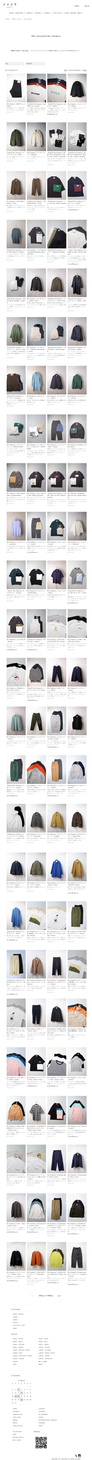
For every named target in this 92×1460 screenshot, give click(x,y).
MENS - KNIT (43, 1341)
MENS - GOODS (18, 1347)
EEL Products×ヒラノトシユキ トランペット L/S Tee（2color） (16, 1177)
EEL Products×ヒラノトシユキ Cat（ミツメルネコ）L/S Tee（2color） (56, 933)
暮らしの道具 (43, 1361)
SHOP (40, 1426)
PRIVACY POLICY (18, 1437)
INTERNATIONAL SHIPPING (48, 1420)
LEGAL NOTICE (18, 1426)
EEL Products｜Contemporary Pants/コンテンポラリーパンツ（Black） (56, 982)
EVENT (41, 1417)
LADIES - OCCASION (45, 1358)
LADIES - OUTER (44, 1347)
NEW (65, 70)
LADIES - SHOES (44, 1356)
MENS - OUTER (18, 1339)
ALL (7, 63)
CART (14, 1434)
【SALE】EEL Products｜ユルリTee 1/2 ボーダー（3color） (77, 592)
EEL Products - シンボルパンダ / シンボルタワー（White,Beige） (36, 446)
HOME (11, 13)
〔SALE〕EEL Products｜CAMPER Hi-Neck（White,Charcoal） (77, 252)
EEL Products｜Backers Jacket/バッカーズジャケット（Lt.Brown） (36, 982)
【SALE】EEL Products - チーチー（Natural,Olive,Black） (56, 252)
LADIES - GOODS (18, 1358)
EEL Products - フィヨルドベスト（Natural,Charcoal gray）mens (36, 349)
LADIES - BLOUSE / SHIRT (21, 1350)
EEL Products (28, 19)
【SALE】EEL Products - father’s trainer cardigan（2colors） (16, 300)
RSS (14, 1440)
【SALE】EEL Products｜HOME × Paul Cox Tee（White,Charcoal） (56, 495)
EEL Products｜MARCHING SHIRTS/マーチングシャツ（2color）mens (15, 1128)
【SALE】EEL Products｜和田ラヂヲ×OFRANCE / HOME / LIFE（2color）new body (56, 154)
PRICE (85, 70)
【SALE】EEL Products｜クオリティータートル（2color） (36, 690)
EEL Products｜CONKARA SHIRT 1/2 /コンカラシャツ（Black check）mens (36, 1128)
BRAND (73, 13)
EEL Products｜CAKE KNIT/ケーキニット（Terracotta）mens (36, 1274)
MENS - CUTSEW (18, 1344)
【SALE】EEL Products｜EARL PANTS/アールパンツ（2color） (16, 982)
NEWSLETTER (17, 1414)
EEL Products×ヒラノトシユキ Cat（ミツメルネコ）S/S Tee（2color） (16, 1031)
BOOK (40, 1364)
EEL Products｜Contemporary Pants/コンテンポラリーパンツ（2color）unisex (56, 1225)
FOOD (67, 13)
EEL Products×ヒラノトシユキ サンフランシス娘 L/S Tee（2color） (36, 1177)
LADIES (15, 1317)
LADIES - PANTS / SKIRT (47, 1353)
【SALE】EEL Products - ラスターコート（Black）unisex (77, 300)
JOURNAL (42, 1423)
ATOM (19, 1440)
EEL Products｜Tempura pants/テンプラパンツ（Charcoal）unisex (77, 1274)
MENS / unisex (16, 19)
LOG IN (86, 6)
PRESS (15, 1423)
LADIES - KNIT (17, 1353)
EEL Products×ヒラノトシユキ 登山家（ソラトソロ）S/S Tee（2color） (77, 982)
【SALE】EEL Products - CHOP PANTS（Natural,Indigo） (56, 349)
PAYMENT (16, 1411)
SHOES (15, 1320)
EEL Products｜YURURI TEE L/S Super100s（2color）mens (56, 1274)
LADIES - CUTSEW (45, 1350)
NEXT (59, 1296)
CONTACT (42, 1409)
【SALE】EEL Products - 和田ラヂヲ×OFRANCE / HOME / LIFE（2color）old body (77, 154)
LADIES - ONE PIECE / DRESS (22, 1356)
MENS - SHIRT (43, 1339)
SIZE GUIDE (17, 1417)
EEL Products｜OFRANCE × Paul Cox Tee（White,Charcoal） (77, 495)
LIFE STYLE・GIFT (19, 1325)
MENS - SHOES (44, 1344)
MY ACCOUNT (17, 1431)
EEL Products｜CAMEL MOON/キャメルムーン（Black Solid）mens (56, 1031)
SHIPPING (42, 1411)
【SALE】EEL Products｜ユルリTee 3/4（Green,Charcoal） (56, 203)
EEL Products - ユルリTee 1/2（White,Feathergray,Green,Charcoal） (36, 252)
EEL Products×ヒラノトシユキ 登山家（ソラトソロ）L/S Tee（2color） (36, 933)
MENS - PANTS (18, 1341)
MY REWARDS (43, 1414)
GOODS (29, 63)
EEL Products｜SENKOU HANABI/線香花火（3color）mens (77, 1031)
